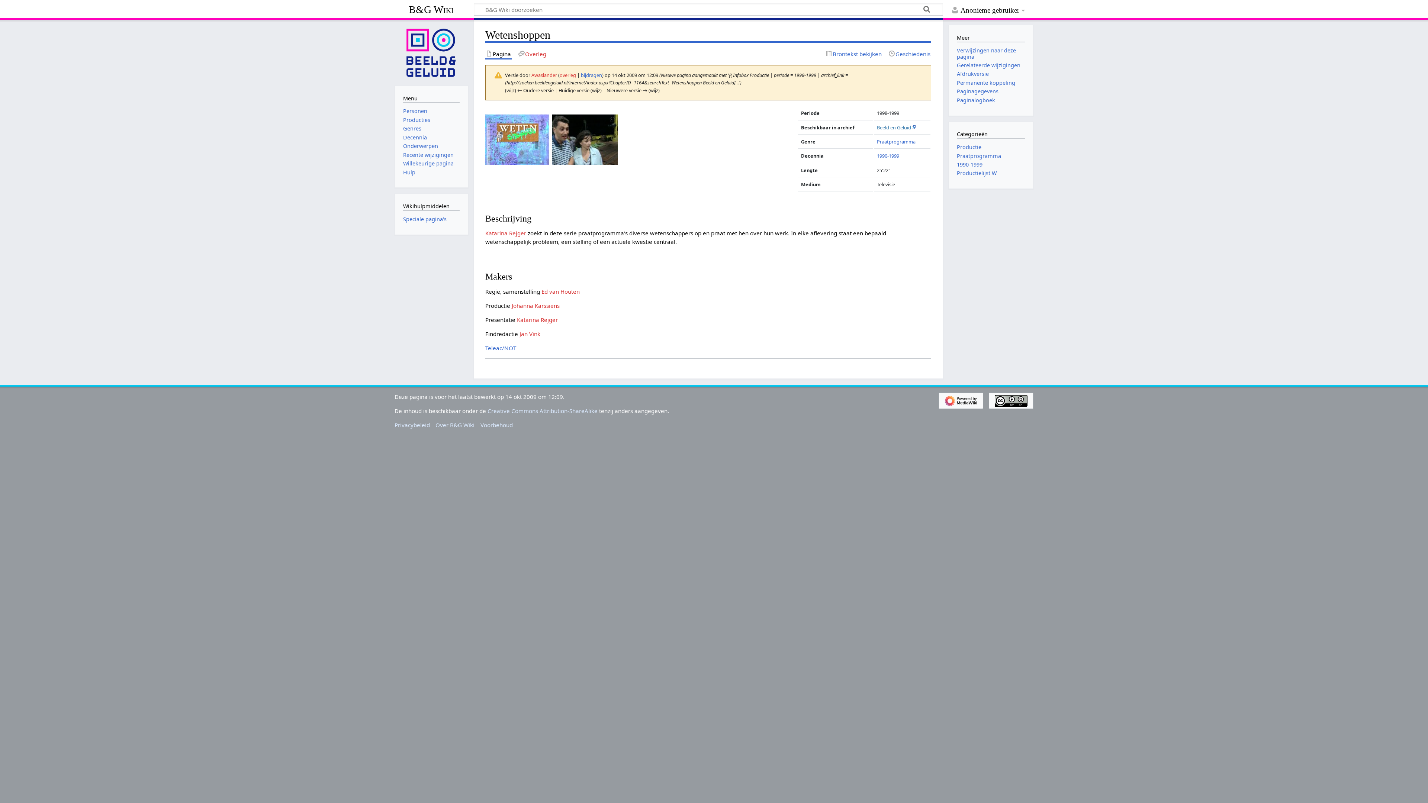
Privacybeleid (412, 425)
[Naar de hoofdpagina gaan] (431, 52)
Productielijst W (977, 173)
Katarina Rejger (505, 233)
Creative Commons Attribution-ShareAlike (543, 411)
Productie (969, 147)
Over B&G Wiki (455, 425)
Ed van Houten (560, 291)
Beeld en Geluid (894, 127)
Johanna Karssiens (536, 305)
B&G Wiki (431, 9)
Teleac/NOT (500, 348)
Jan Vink (530, 334)
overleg (568, 75)
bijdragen (591, 75)
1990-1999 (888, 155)
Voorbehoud (496, 425)
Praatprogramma (896, 141)
